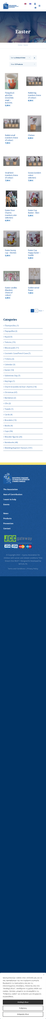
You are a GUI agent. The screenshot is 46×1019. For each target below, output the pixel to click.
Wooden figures (11, 437)
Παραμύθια (10, 331)
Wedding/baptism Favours (16, 448)
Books (7, 425)
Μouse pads (10, 348)
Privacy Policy (32, 568)
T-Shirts (8, 359)
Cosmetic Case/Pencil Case (16, 353)
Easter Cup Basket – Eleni (33, 211)
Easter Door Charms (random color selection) (11, 214)
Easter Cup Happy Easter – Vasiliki (34, 252)
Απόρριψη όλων (23, 1014)
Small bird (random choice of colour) (11, 175)
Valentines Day (11, 375)
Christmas (9, 392)
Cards (7, 414)
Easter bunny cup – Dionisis (10, 251)
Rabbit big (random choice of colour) (34, 95)
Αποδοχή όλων (23, 1002)
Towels (8, 409)
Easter (7, 370)
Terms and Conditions (17, 568)
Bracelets (9, 420)
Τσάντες (8, 342)
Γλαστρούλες (10, 325)
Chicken (31, 135)
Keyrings (8, 381)
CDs (6, 403)
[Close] (43, 974)
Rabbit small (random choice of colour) (11, 137)
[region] (23, 996)
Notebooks (9, 442)
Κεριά (7, 336)
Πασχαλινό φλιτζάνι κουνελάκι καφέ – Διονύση (9, 98)
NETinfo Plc (23, 564)
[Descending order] (34, 57)
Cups (7, 431)
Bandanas (9, 398)
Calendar (9, 364)
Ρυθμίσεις (23, 1008)
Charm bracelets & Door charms (19, 387)
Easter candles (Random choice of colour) (11, 291)
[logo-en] (11, 3)
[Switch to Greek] (30, 4)
